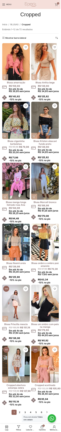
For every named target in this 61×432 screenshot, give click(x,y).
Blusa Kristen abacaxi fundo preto (45, 142)
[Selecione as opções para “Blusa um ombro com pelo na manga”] (34, 319)
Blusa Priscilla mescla (16, 324)
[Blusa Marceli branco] (45, 181)
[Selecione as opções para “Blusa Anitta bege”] (34, 77)
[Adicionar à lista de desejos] (25, 47)
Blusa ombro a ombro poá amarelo (45, 264)
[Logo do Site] (30, 4)
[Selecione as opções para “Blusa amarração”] (5, 77)
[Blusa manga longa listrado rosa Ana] (16, 181)
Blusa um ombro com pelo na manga (45, 325)
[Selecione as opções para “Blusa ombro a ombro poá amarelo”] (34, 258)
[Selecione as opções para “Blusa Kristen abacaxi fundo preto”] (34, 136)
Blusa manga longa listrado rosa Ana (16, 203)
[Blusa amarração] (16, 61)
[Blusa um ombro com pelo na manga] (45, 303)
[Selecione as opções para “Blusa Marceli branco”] (34, 197)
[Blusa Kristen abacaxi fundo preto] (45, 120)
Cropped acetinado (45, 385)
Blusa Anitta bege (45, 82)
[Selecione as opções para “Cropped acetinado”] (34, 380)
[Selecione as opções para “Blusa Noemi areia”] (5, 258)
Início (4, 24)
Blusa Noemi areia (16, 263)
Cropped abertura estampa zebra (16, 386)
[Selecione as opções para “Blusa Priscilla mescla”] (5, 319)
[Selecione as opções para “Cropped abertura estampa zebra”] (5, 380)
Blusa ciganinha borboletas (16, 142)
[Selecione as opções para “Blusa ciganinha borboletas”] (5, 136)
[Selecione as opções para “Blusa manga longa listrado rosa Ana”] (5, 197)
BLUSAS (14, 24)
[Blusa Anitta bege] (45, 61)
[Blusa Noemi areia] (16, 242)
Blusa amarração (16, 82)
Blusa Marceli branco (45, 202)
